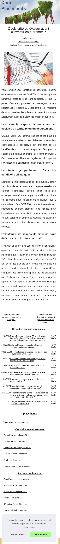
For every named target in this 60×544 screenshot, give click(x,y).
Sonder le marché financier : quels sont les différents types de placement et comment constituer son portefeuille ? (29, 395)
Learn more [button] (29, 527)
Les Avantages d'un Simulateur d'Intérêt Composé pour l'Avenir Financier (27, 373)
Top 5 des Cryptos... (12, 460)
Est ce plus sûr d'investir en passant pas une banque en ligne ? (46, 318)
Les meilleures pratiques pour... (17, 447)
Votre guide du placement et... (16, 422)
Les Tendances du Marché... (16, 454)
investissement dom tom (40, 281)
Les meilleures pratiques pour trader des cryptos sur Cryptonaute (29, 353)
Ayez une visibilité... (12, 498)
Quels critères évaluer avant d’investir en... (28, 45)
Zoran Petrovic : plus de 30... (16, 435)
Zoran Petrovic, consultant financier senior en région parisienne (27, 346)
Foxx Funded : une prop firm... (16, 479)
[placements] (30, 12)
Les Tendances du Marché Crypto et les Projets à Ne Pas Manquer (27, 360)
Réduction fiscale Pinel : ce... (16, 504)
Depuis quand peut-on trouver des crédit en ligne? (11, 317)
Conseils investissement (28, 41)
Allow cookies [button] (40, 534)
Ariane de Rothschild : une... (15, 485)
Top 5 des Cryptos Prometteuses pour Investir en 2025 (27, 366)
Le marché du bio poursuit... (15, 510)
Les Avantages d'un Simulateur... (17, 466)
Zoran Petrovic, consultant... (15, 441)
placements (29, 38)
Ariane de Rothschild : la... (15, 491)
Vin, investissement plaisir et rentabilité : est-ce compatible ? (29, 403)
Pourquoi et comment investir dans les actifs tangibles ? (27, 380)
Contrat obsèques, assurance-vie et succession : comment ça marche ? (26, 387)
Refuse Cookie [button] (18, 534)
